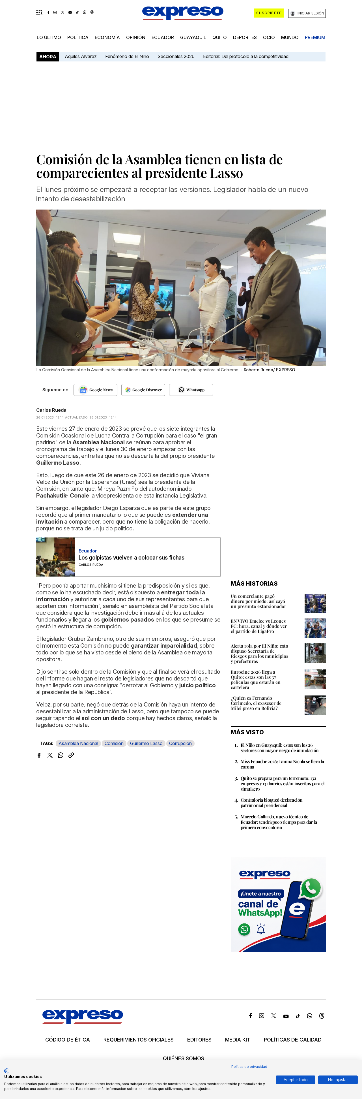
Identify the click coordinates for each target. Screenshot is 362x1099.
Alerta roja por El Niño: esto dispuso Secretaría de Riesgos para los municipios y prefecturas (259, 653)
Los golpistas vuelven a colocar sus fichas (131, 557)
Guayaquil (193, 37)
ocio (269, 37)
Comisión (114, 743)
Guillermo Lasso (146, 743)
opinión (135, 37)
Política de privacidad (249, 1066)
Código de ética (67, 1039)
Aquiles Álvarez (81, 56)
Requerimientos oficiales (139, 1039)
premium (315, 37)
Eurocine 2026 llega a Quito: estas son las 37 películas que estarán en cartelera (256, 679)
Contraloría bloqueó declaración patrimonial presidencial (271, 802)
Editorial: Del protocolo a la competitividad (246, 56)
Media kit (237, 1039)
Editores (199, 1039)
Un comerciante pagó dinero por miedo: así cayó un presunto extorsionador (258, 601)
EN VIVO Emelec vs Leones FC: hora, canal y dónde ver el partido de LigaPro (259, 626)
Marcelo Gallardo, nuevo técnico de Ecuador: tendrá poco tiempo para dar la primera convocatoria (279, 822)
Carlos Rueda (51, 410)
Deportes (245, 37)
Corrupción (180, 743)
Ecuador (163, 37)
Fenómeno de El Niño (127, 56)
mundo (290, 37)
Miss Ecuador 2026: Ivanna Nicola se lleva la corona (282, 764)
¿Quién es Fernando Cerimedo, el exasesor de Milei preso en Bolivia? (256, 703)
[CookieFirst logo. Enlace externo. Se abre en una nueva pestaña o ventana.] (6, 1071)
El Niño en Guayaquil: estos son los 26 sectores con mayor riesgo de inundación (280, 747)
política (78, 37)
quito (219, 37)
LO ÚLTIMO (49, 37)
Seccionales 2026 (176, 56)
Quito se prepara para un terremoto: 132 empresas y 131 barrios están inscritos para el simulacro (282, 783)
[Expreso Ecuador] (82, 1022)
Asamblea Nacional (78, 743)
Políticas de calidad (293, 1039)
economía (107, 37)
